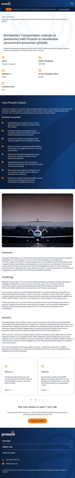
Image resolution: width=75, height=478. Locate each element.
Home (4, 17)
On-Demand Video (64, 9)
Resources (10, 17)
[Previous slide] (32, 400)
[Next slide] (43, 400)
